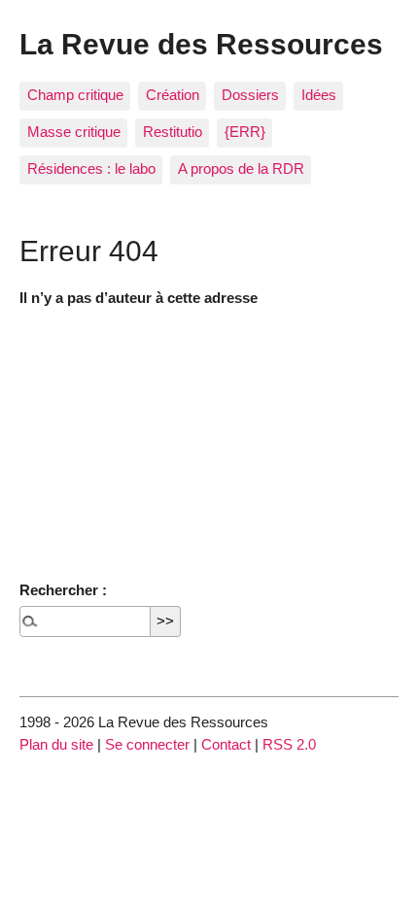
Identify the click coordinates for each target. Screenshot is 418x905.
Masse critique (74, 131)
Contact (226, 744)
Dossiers (250, 94)
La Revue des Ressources (201, 43)
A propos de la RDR (241, 168)
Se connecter (147, 744)
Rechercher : (63, 590)
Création (172, 94)
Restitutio (172, 131)
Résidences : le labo (91, 168)
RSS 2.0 (289, 744)
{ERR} (245, 131)
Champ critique (75, 94)
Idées (318, 94)
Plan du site (56, 744)
